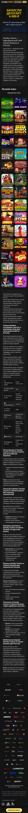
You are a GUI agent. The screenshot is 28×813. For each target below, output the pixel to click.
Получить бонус (14, 810)
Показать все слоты (14, 93)
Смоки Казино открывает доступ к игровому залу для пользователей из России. (13, 296)
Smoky (7, 2)
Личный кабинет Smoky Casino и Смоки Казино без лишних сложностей (12, 305)
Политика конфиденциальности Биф (14, 785)
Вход (24, 2)
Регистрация (18, 2)
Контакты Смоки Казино (14, 787)
